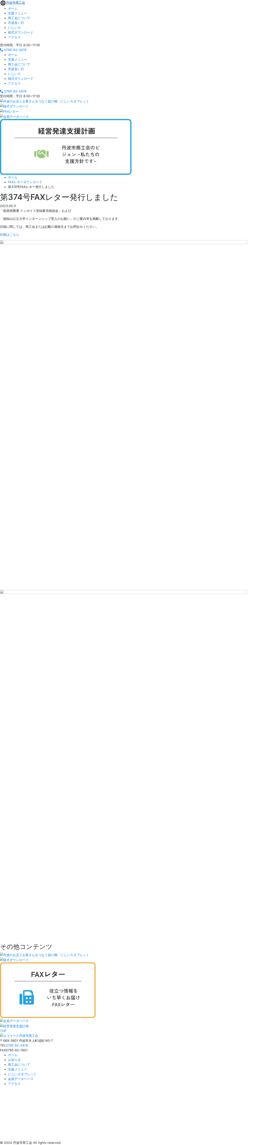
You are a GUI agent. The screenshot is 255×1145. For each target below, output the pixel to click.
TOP (3, 1031)
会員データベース (20, 1079)
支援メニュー (17, 13)
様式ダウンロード (20, 32)
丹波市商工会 (15, 3)
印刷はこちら (9, 235)
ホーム (13, 8)
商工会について (19, 18)
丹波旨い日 (16, 23)
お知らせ (14, 1060)
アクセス (14, 37)
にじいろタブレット (22, 1074)
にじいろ (14, 27)
